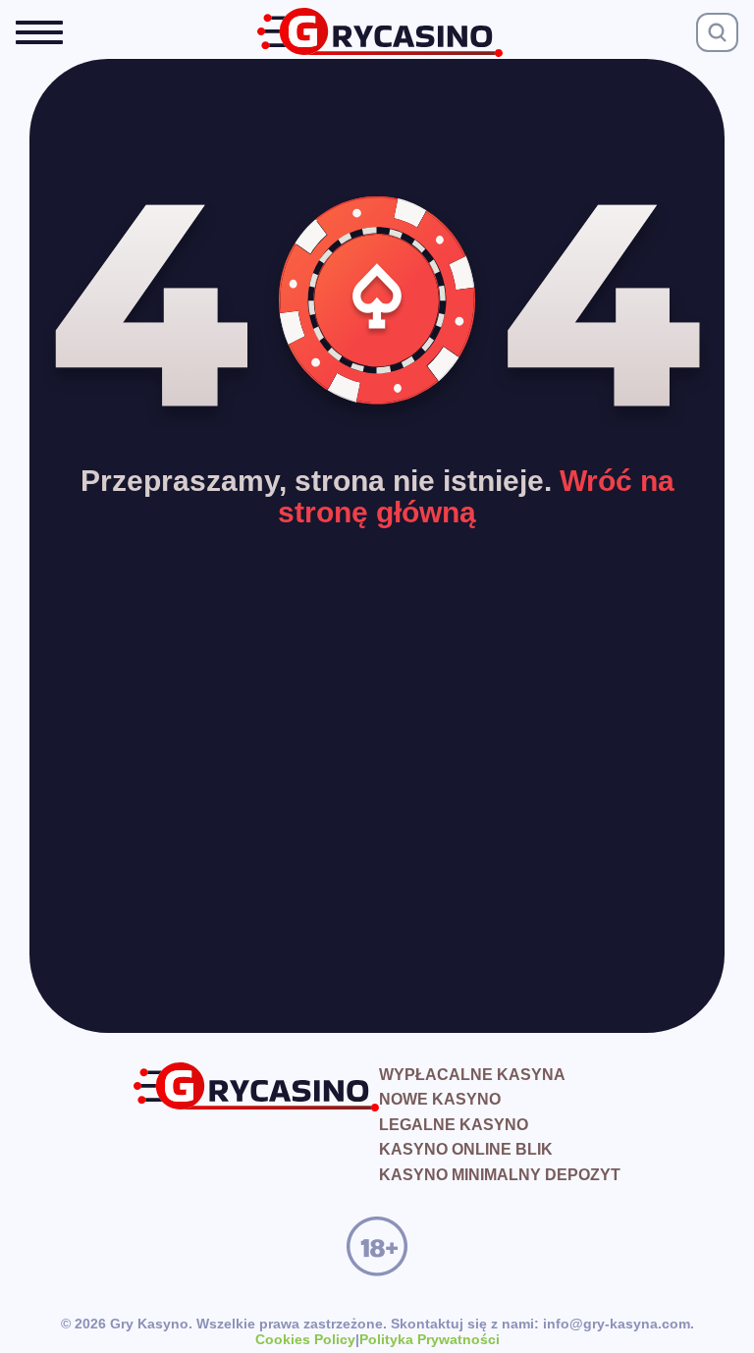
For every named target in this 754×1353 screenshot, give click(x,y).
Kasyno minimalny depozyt (499, 1174)
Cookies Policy (305, 1339)
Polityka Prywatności (429, 1339)
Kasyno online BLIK (466, 1149)
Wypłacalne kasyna (472, 1074)
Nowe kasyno (440, 1099)
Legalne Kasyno (453, 1124)
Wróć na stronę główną (476, 496)
